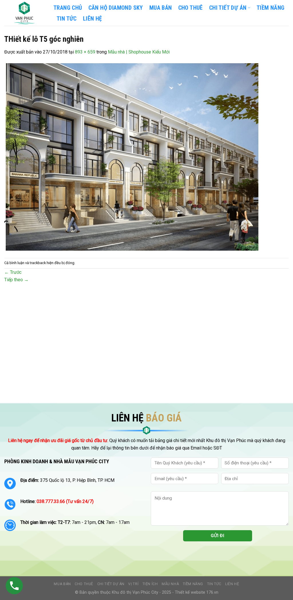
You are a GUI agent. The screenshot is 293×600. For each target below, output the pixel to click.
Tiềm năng (193, 584)
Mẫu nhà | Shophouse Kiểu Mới (139, 52)
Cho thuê (190, 7)
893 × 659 (85, 52)
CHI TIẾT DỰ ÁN (228, 7)
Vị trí (133, 584)
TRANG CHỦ (68, 7)
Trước (12, 272)
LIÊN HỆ (92, 18)
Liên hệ (232, 584)
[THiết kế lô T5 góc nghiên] (132, 156)
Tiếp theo (16, 279)
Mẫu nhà (170, 584)
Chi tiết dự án (111, 584)
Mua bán (160, 7)
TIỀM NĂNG (271, 7)
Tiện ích (150, 584)
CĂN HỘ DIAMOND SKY (115, 7)
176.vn (212, 592)
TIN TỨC (67, 18)
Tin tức (214, 584)
